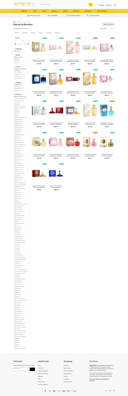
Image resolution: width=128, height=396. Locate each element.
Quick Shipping (54, 15)
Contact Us (40, 368)
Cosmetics (88, 11)
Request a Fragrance (43, 370)
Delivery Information (43, 373)
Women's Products (68, 370)
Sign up (32, 369)
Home (14, 22)
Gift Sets (76, 11)
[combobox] (64, 4)
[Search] (91, 4)
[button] (111, 28)
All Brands (24, 11)
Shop (35, 11)
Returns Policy (41, 381)
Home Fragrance (102, 11)
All (18, 22)
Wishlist (102, 5)
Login (109, 5)
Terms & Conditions (43, 384)
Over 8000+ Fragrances (75, 15)
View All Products (108, 24)
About (39, 365)
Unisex (65, 11)
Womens (54, 11)
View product (39, 48)
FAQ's (39, 379)
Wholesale (40, 376)
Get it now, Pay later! (94, 15)
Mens (44, 11)
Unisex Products (67, 373)
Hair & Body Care (68, 381)
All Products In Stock (35, 15)
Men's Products (67, 368)
